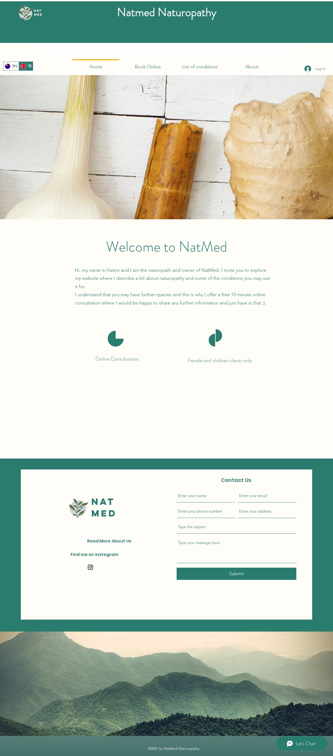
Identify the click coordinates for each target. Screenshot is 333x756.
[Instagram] (90, 567)
